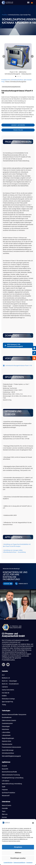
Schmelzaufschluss (17, 80)
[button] (33, 823)
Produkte (4, 15)
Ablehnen (18, 853)
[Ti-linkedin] (3, 664)
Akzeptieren (18, 847)
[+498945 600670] (16, 583)
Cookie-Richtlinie (8, 862)
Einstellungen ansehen (18, 858)
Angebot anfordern (18, 125)
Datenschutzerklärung (19, 862)
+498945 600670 (23, 583)
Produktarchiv (5, 80)
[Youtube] (8, 664)
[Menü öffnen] (28, 2)
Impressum (29, 862)
